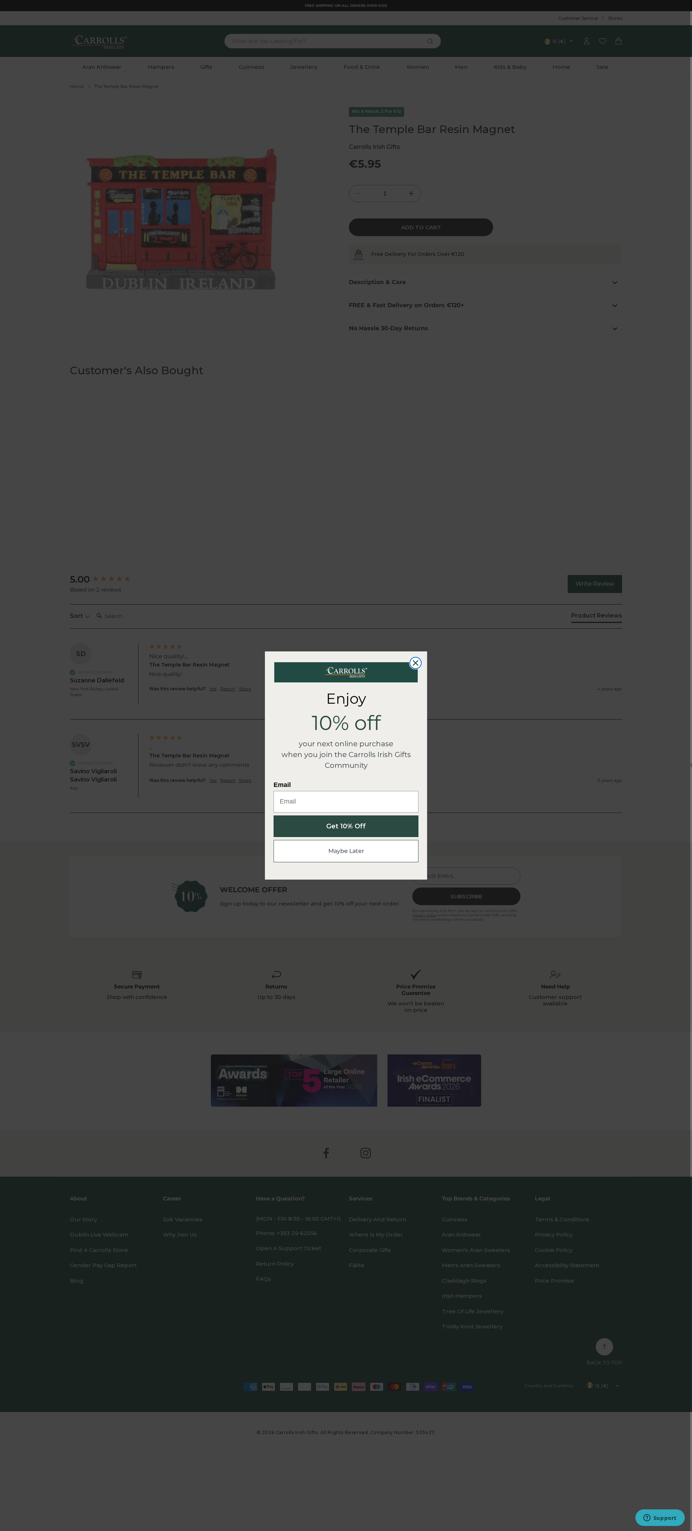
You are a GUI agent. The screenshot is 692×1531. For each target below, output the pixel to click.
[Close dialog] (415, 663)
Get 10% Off (346, 826)
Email (282, 784)
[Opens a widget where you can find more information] (660, 1518)
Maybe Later (346, 851)
